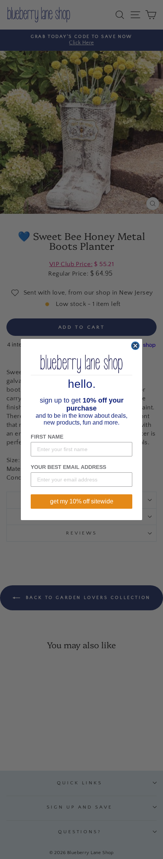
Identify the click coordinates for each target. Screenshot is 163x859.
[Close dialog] (135, 346)
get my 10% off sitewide (81, 501)
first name (47, 437)
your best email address (68, 467)
